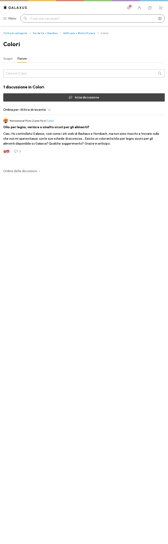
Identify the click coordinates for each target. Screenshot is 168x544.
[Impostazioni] (128, 8)
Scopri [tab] (7, 59)
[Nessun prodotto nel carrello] (160, 8)
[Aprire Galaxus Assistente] (150, 8)
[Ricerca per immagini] (160, 18)
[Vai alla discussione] (84, 136)
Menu (12, 18)
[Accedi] (139, 8)
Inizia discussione (87, 97)
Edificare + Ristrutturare (79, 33)
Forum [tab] (22, 59)
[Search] (160, 73)
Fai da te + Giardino (45, 33)
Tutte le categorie (15, 33)
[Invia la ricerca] (25, 18)
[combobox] (34, 110)
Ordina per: (11, 110)
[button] (39, 170)
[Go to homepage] (15, 7)
